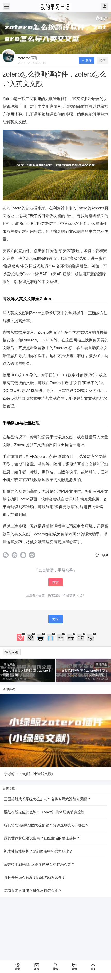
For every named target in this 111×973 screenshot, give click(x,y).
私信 (102, 60)
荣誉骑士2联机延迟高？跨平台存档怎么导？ (39, 864)
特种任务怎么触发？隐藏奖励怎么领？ (34, 877)
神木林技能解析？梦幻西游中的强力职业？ (38, 851)
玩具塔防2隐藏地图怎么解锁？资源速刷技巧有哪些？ (46, 825)
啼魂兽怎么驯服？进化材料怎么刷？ (33, 890)
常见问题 (11, 652)
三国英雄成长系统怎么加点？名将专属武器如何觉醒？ (47, 799)
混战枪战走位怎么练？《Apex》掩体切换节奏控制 (44, 812)
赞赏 (55, 582)
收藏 (104, 555)
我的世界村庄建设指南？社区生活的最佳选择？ (42, 838)
